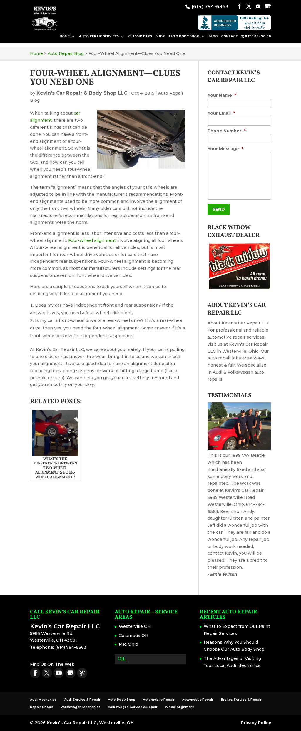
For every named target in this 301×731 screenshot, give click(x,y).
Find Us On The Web (52, 664)
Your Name (222, 95)
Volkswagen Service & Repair (133, 707)
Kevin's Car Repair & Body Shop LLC (81, 93)
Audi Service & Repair (82, 699)
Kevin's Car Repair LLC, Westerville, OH (90, 722)
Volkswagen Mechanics (81, 707)
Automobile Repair (159, 699)
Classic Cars (140, 36)
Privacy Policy (256, 722)
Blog (213, 36)
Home (65, 36)
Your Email (221, 113)
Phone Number (226, 130)
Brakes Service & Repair (241, 699)
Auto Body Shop (183, 36)
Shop (160, 36)
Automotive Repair (197, 699)
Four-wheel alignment (92, 240)
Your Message (225, 148)
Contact (229, 36)
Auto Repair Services (99, 36)
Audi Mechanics (43, 699)
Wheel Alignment (179, 707)
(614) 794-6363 (209, 6)
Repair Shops (41, 707)
